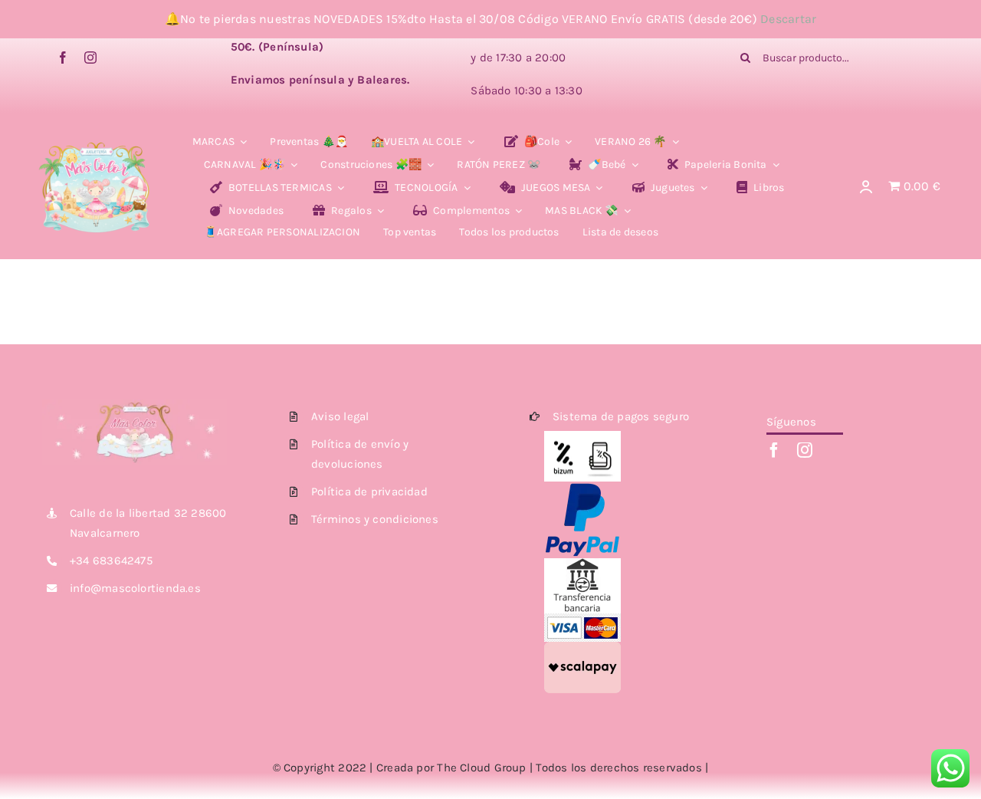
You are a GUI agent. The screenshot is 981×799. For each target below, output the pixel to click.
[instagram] (90, 57)
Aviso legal (340, 416)
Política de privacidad (369, 491)
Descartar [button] (788, 19)
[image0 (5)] (95, 130)
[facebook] (63, 57)
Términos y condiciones (374, 519)
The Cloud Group (481, 767)
